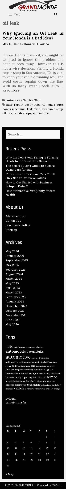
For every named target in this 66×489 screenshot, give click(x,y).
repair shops (22, 113)
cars (33, 365)
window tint (40, 389)
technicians (46, 385)
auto (9, 346)
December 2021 (16, 315)
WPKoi (56, 485)
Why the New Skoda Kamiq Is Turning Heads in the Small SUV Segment (32, 159)
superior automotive (16, 385)
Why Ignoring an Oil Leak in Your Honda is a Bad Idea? (33, 36)
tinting (57, 385)
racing (18, 377)
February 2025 (15, 269)
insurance (10, 373)
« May (10, 474)
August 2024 (14, 274)
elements (38, 369)
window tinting (53, 389)
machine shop (43, 373)
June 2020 (13, 320)
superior (51, 381)
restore (41, 377)
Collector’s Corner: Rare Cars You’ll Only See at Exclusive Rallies (30, 176)
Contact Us (13, 220)
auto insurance (21, 347)
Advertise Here (16, 216)
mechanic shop (52, 109)
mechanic (55, 373)
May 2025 (12, 265)
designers (19, 369)
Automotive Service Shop (23, 100)
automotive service (40, 358)
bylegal (11, 398)
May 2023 (12, 283)
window (30, 389)
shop (27, 381)
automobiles (35, 351)
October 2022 (15, 310)
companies (41, 366)
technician (33, 384)
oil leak (7, 113)
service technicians (15, 381)
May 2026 (12, 251)
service (52, 377)
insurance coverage (26, 373)
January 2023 (15, 301)
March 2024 (14, 278)
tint (53, 385)
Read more (11, 90)
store (33, 380)
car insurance (24, 366)
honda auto (54, 104)
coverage (50, 366)
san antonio (41, 113)
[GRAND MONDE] (33, 5)
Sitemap (11, 230)
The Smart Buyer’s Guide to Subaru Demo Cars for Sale (30, 167)
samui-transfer (16, 402)
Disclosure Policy (18, 225)
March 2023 (14, 292)
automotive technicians (41, 362)
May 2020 (12, 324)
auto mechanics (36, 347)
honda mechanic (13, 109)
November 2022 (16, 306)
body (14, 365)
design (10, 369)
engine (48, 369)
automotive (18, 357)
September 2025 (17, 260)
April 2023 (13, 288)
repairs (32, 377)
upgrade (9, 389)
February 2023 (16, 297)
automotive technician (18, 361)
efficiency (28, 369)
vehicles (20, 388)
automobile (16, 351)
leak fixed (33, 109)
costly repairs (34, 104)
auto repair (14, 104)
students (41, 381)
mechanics (10, 377)
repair (25, 377)
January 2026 (15, 256)
